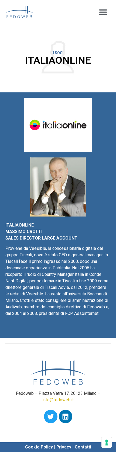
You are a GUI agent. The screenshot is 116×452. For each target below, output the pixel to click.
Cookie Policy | (40, 447)
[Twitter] (50, 416)
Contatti (83, 447)
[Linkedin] (65, 416)
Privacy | (64, 447)
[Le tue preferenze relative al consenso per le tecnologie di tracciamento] (106, 442)
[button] (103, 11)
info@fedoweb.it (58, 399)
